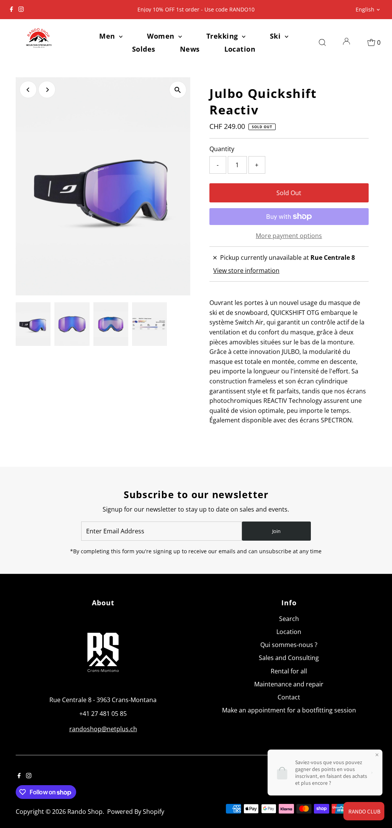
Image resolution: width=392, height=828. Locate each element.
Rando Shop (85, 811)
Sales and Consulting (289, 658)
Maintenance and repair (288, 684)
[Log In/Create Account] (346, 42)
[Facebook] (11, 9)
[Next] (47, 89)
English (365, 9)
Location (240, 49)
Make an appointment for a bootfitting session (289, 710)
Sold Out (288, 193)
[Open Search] (322, 42)
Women (161, 36)
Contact (289, 697)
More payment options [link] (289, 235)
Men (108, 36)
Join (276, 531)
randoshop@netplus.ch (103, 729)
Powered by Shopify (135, 811)
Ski (276, 36)
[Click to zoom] (177, 89)
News (190, 49)
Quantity (221, 149)
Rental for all (289, 671)
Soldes (143, 49)
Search (289, 618)
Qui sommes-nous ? (288, 645)
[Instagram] (21, 9)
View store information (246, 270)
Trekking (223, 36)
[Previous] (28, 89)
